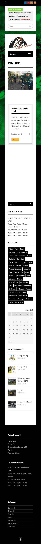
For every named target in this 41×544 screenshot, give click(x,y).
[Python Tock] (12, 373)
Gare (10, 272)
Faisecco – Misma (24, 402)
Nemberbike (24, 282)
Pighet (18, 292)
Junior (11, 276)
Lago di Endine (20, 276)
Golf (22, 272)
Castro (11, 256)
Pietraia (11, 292)
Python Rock (13, 295)
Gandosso (26, 269)
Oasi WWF (18, 286)
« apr (10, 342)
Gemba (16, 272)
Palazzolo (21, 289)
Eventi (24, 262)
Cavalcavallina (20, 256)
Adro (16, 249)
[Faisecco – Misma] (12, 407)
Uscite (11, 302)
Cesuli (29, 256)
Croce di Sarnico (14, 262)
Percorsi (28, 289)
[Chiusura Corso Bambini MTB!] (12, 384)
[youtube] (28, 2)
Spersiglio (21, 299)
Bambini (10, 508)
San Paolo (12, 299)
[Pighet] (12, 396)
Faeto (30, 262)
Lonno (29, 276)
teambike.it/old (25, 20)
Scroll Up (20, 539)
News (11, 286)
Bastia (22, 249)
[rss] (31, 2)
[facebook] (25, 2)
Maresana (12, 279)
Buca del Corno (22, 252)
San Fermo (23, 295)
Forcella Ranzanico (15, 269)
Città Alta (12, 259)
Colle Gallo (20, 259)
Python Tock (22, 367)
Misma (19, 279)
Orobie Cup (27, 286)
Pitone (24, 292)
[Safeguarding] (12, 361)
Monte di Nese (13, 282)
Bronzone (12, 252)
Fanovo (18, 265)
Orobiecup (12, 289)
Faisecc (11, 265)
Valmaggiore (19, 302)
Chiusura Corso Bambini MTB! (24, 379)
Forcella (25, 265)
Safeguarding (23, 355)
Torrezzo (29, 299)
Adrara (11, 249)
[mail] (35, 2)
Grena (27, 272)
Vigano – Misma (21, 229)
